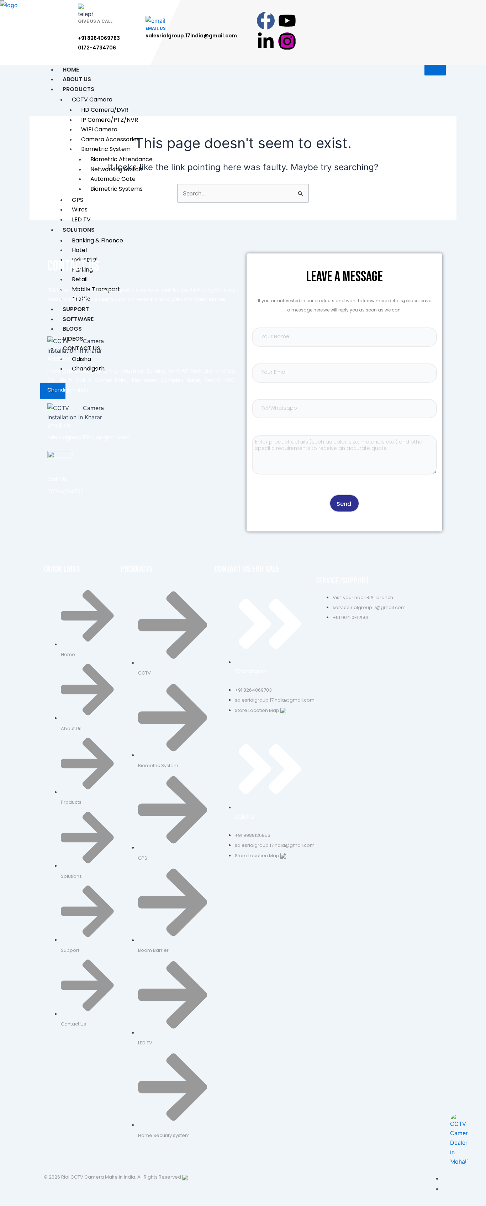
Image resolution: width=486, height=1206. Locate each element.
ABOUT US (77, 79)
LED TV (81, 219)
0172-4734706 (97, 47)
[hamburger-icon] (435, 70)
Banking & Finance (97, 240)
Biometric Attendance (121, 159)
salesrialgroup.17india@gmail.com (191, 35)
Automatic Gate (113, 179)
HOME (71, 69)
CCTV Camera (92, 99)
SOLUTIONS (79, 230)
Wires (80, 209)
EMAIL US (156, 28)
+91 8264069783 (99, 38)
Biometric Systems (116, 189)
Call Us (57, 479)
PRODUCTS (78, 89)
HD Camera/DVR (104, 110)
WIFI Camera (99, 129)
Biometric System (106, 149)
